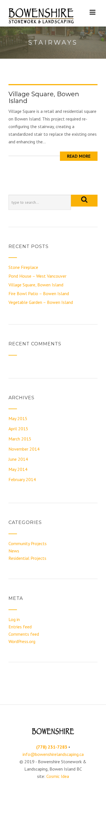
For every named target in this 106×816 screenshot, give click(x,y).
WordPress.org (21, 641)
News (13, 551)
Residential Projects (27, 558)
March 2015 (19, 439)
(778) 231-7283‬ (51, 747)
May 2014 (17, 469)
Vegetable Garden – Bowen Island (40, 302)
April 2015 (18, 428)
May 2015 (17, 418)
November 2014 (24, 449)
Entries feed (20, 626)
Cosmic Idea (57, 776)
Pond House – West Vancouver (37, 276)
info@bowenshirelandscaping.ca (53, 754)
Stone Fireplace (23, 267)
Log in (14, 619)
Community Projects (27, 543)
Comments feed (23, 634)
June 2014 (18, 459)
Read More (78, 156)
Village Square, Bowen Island (43, 97)
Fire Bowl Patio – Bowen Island (38, 293)
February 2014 (22, 479)
